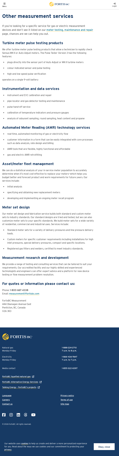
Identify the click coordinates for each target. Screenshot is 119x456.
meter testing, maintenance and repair (69, 29)
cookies (24, 443)
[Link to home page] (59, 4)
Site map (65, 404)
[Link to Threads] (25, 415)
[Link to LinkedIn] (18, 415)
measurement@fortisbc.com (24, 293)
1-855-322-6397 (69, 368)
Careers (6, 400)
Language (6, 395)
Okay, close (104, 447)
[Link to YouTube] (33, 415)
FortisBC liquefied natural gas (16, 376)
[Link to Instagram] (11, 415)
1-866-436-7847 (69, 357)
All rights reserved (23, 424)
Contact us (7, 404)
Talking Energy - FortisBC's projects (19, 387)
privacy (7, 449)
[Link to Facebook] (4, 415)
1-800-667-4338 (19, 290)
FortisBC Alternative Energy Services (20, 382)
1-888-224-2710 (69, 347)
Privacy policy (67, 395)
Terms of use (67, 400)
